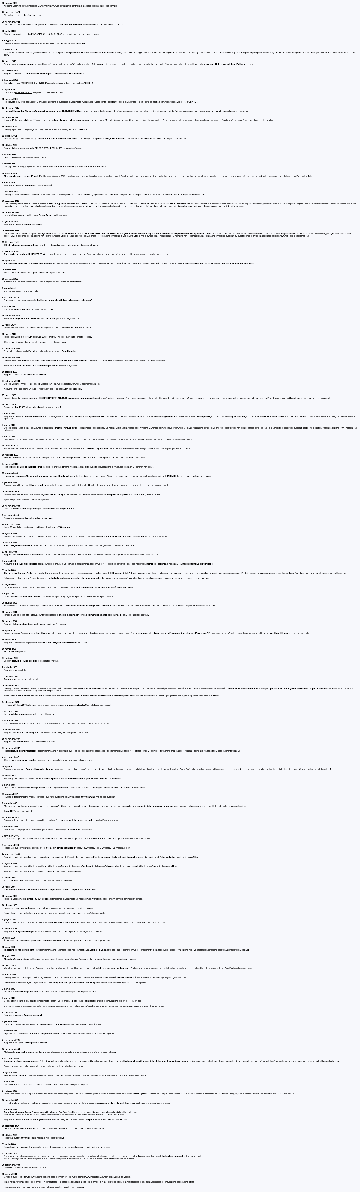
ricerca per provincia (161, 578)
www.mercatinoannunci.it (97, 1177)
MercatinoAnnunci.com (29, 15)
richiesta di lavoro (99, 439)
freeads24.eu (80, 848)
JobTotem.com (159, 111)
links (24, 670)
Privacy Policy (38, 34)
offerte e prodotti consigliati (48, 148)
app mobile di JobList (33, 83)
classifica (20, 1167)
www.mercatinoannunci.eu (124, 959)
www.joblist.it (240, 206)
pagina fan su (70, 389)
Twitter (36, 291)
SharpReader (174, 1094)
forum (79, 282)
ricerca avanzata (202, 578)
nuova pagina (71, 723)
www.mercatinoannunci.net (92, 166)
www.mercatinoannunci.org (63, 166)
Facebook (43, 384)
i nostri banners (60, 555)
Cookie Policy (55, 34)
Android (86, 83)
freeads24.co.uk (94, 848)
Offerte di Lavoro (23, 92)
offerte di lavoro (20, 439)
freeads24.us (109, 848)
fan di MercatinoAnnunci (68, 384)
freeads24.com (123, 848)
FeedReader (187, 1094)
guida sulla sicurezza (58, 536)
